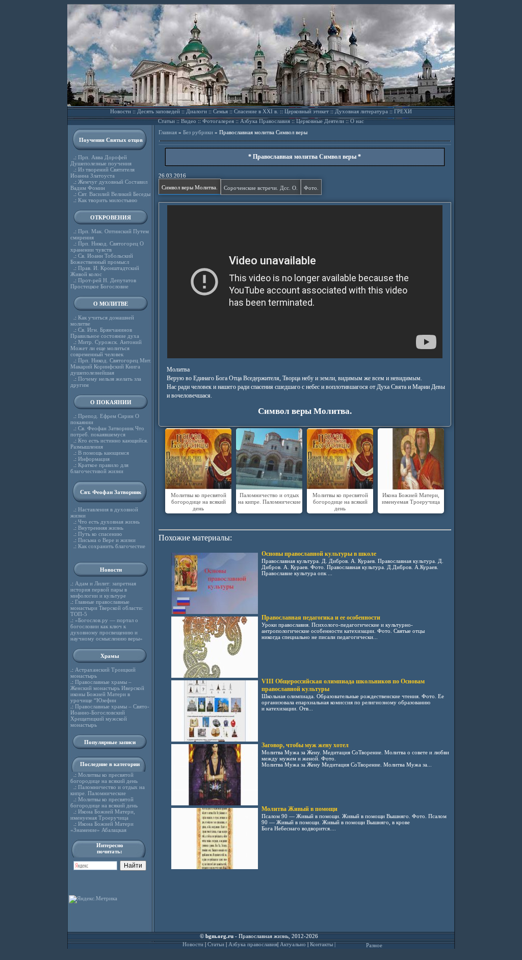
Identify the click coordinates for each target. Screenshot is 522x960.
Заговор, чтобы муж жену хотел (305, 745)
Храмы (109, 656)
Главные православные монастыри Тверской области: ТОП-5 (106, 608)
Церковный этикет (306, 111)
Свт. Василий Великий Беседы (114, 194)
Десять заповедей (158, 111)
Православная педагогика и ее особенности (321, 617)
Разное (374, 945)
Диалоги (196, 111)
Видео (188, 121)
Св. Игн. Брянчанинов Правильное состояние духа (104, 333)
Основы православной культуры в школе (319, 553)
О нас (357, 121)
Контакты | (322, 944)
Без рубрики (198, 132)
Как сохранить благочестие (111, 546)
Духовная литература (361, 111)
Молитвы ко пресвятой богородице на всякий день (104, 778)
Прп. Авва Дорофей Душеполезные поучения (101, 160)
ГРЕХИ (403, 111)
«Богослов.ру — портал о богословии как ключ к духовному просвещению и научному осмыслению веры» (106, 629)
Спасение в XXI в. (256, 111)
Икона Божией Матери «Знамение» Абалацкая (102, 827)
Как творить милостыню (107, 200)
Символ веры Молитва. (190, 187)
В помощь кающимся (103, 453)
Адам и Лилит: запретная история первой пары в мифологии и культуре (103, 589)
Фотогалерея (218, 121)
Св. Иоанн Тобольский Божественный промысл (101, 259)
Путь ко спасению (100, 534)
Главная (168, 132)
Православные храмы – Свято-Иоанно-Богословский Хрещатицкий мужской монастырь (109, 715)
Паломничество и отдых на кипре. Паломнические (107, 790)
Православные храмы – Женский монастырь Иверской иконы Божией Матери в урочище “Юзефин (107, 691)
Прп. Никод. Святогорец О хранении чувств (107, 246)
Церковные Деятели (320, 121)
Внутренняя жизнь (100, 528)
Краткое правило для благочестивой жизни (99, 468)
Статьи (166, 121)
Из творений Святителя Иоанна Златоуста (102, 172)
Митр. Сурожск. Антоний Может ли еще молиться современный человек (106, 348)
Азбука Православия (265, 121)
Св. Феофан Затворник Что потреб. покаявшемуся (107, 431)
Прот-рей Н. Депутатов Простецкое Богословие (103, 283)
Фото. (311, 188)
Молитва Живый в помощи (299, 809)
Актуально (293, 944)
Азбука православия (252, 944)
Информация (94, 459)
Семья (220, 111)
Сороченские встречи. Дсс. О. (261, 188)
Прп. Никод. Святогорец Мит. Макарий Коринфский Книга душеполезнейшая (110, 366)
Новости (120, 111)
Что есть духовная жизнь (109, 522)
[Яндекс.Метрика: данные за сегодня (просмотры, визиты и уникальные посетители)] (93, 899)
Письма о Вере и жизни (107, 540)
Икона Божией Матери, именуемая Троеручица (102, 814)
